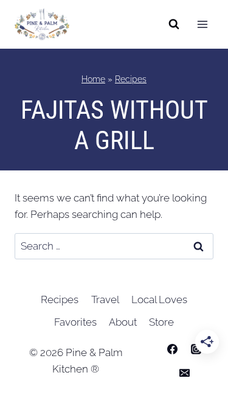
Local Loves (159, 299)
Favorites (75, 322)
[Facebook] (172, 348)
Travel (105, 299)
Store (161, 322)
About (123, 322)
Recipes (131, 79)
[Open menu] (202, 24)
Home (93, 79)
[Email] (184, 372)
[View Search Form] (174, 24)
